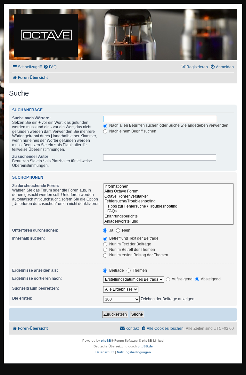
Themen (139, 270)
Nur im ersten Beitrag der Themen (138, 255)
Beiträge (116, 270)
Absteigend (210, 279)
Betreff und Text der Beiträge (133, 238)
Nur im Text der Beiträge (129, 244)
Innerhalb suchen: (28, 238)
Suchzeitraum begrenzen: (35, 288)
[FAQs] (168, 211)
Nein (125, 230)
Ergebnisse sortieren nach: (37, 278)
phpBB (106, 340)
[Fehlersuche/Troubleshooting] (168, 201)
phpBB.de (145, 346)
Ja (110, 230)
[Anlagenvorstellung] (168, 221)
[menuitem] (49, 67)
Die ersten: (22, 298)
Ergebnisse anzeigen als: (35, 270)
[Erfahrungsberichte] (168, 216)
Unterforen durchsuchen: (35, 230)
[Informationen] (168, 186)
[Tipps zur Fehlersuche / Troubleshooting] (168, 206)
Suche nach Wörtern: (31, 118)
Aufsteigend (182, 279)
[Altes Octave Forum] (168, 191)
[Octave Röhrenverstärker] (168, 196)
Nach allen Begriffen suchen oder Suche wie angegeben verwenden (168, 125)
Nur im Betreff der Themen (131, 249)
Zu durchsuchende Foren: (35, 185)
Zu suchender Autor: (31, 156)
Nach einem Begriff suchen (132, 131)
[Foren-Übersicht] (46, 34)
